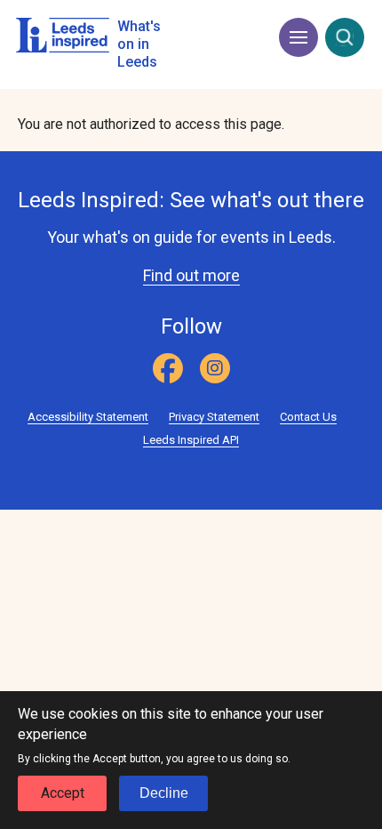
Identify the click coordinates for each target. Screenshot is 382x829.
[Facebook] (168, 368)
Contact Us (308, 416)
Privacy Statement (214, 416)
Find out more (191, 275)
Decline (163, 793)
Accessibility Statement (88, 416)
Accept (62, 793)
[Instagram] (215, 368)
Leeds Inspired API (191, 440)
